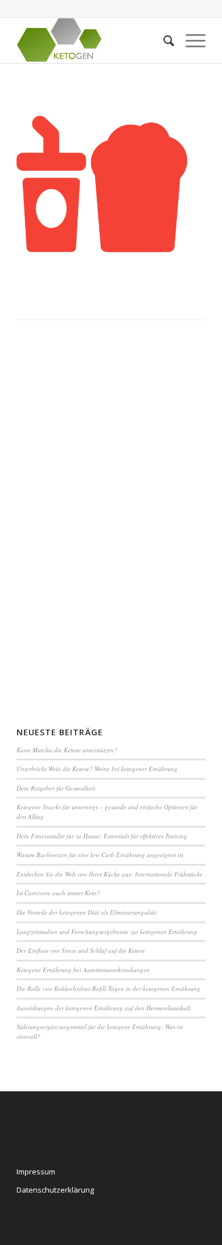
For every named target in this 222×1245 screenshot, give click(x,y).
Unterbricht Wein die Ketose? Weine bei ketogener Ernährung (97, 768)
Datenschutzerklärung (55, 1190)
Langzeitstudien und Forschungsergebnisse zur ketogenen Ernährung (107, 931)
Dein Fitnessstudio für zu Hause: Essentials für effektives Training (102, 836)
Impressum (36, 1171)
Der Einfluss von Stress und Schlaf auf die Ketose (81, 950)
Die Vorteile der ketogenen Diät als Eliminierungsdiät (87, 912)
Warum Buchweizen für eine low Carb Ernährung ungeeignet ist (100, 854)
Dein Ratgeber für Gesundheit (56, 788)
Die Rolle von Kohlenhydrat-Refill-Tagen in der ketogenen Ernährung (108, 988)
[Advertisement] (62, 519)
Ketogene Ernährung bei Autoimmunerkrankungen (83, 969)
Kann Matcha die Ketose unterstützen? (67, 750)
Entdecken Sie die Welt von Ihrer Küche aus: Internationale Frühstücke (110, 874)
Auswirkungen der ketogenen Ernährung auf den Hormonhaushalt (104, 1008)
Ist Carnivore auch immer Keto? (58, 892)
